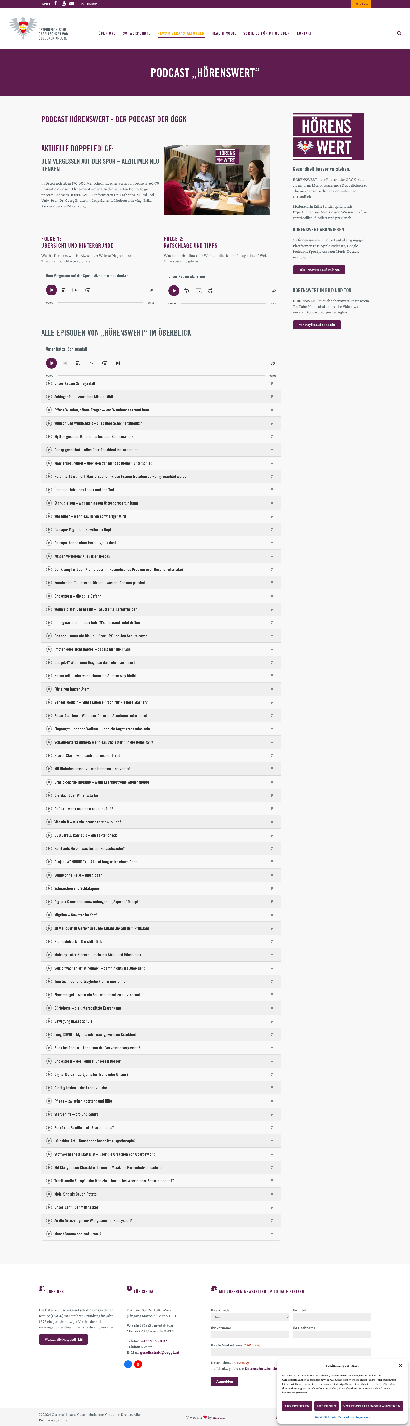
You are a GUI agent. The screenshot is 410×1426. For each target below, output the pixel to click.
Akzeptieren (297, 1406)
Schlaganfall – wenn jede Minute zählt (83, 396)
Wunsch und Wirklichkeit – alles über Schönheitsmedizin (98, 423)
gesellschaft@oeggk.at (159, 1352)
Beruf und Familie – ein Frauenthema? (84, 1127)
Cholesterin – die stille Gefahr (77, 596)
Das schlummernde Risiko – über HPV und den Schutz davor (100, 636)
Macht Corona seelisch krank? (77, 1234)
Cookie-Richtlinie (325, 1417)
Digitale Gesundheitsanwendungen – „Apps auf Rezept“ (97, 901)
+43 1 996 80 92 (88, 3)
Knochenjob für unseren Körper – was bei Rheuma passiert (99, 582)
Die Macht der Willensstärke (76, 795)
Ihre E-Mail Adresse (235, 1345)
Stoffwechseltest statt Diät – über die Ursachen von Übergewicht (104, 1154)
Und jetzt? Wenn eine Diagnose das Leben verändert (94, 662)
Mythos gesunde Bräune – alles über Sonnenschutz (93, 436)
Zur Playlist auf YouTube (316, 325)
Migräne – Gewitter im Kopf (75, 915)
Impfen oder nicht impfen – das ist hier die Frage (92, 649)
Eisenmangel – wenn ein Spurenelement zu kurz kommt (97, 994)
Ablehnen (326, 1406)
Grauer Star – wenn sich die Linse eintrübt (87, 755)
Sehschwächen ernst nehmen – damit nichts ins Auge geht (99, 968)
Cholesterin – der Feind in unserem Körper (87, 1061)
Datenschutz (346, 1417)
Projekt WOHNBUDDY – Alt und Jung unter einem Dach (95, 862)
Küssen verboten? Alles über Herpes (82, 556)
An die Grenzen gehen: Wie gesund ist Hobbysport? (93, 1220)
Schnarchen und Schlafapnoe (77, 888)
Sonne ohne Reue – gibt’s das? (78, 875)
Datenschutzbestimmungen (269, 1368)
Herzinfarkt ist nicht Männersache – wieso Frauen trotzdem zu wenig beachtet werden (121, 476)
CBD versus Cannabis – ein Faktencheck (85, 835)
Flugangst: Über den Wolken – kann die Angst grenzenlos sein (102, 729)
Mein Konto (362, 4)
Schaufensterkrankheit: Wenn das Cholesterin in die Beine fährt (103, 742)
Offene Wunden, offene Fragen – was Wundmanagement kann (102, 410)
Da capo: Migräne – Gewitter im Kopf (82, 529)
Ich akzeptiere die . (255, 1368)
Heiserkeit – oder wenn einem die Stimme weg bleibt (95, 675)
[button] (400, 1365)
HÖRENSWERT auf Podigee (319, 269)
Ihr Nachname (304, 1328)
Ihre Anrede (220, 1310)
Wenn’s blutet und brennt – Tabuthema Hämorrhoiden (95, 609)
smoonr (219, 1417)
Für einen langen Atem (71, 689)
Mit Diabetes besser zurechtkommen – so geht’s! (92, 768)
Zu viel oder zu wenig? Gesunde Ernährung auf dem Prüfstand (102, 928)
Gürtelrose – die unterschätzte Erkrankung (87, 1008)
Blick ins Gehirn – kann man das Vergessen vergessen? (97, 1048)
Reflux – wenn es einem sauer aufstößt (84, 808)
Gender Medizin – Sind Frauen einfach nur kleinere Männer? (101, 702)
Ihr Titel (299, 1310)
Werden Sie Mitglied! (60, 1339)
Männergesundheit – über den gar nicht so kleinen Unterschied (103, 463)
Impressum (363, 1417)
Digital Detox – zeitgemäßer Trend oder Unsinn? (91, 1074)
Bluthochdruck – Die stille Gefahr (80, 941)
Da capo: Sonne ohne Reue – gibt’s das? (85, 543)
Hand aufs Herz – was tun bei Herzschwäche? (89, 848)
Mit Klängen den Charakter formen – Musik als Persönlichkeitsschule (108, 1167)
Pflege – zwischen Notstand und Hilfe (83, 1101)
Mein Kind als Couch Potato (75, 1194)
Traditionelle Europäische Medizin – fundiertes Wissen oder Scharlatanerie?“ (114, 1180)
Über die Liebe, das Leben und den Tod (84, 489)
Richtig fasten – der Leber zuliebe (80, 1087)
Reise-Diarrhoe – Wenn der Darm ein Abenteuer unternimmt (100, 715)
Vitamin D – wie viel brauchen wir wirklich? (87, 822)
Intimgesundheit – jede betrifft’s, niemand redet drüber (97, 622)
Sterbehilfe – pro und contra (76, 1114)
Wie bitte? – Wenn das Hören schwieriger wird (90, 516)
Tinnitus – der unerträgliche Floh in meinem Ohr (91, 981)
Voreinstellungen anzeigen (372, 1406)
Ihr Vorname (221, 1328)
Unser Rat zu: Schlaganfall (74, 383)
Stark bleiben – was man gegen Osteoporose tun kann (96, 503)
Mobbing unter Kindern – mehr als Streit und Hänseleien (97, 955)
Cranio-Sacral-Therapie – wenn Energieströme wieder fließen (102, 782)
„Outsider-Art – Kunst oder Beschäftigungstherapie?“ (95, 1141)
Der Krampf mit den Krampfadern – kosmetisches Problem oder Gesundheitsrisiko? (118, 569)
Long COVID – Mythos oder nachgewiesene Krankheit (95, 1034)
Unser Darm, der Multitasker (76, 1207)
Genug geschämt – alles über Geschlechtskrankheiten (96, 450)
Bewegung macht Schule (73, 1021)
